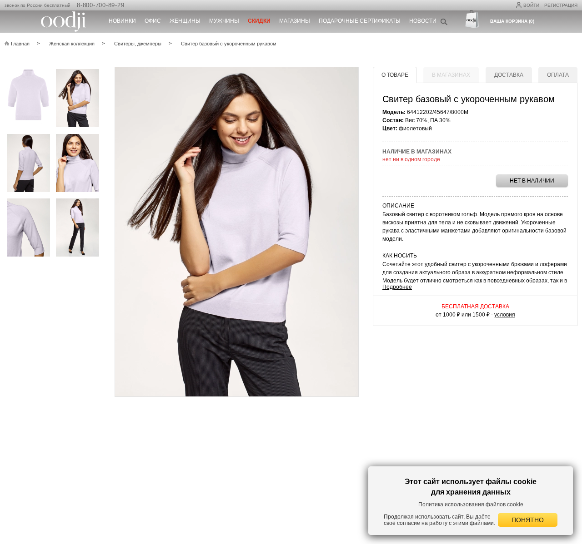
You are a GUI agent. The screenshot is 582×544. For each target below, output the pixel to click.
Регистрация (560, 5)
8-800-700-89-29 (100, 5)
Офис (153, 21)
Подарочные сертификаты (360, 21)
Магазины (294, 21)
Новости (422, 21)
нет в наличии (532, 181)
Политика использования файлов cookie (470, 504)
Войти (531, 5)
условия (504, 315)
